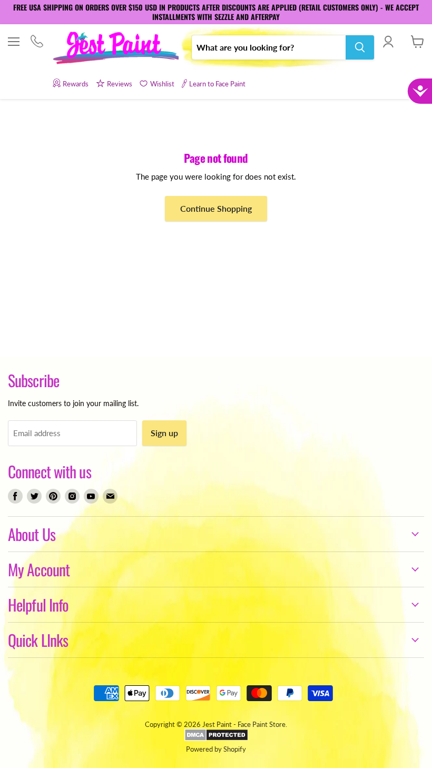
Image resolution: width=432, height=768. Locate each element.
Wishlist (162, 84)
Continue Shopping (216, 208)
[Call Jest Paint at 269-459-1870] (36, 42)
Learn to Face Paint (217, 84)
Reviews (119, 84)
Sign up (164, 433)
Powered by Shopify (216, 749)
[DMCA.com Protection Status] (216, 738)
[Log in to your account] (388, 41)
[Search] (360, 47)
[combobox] (269, 47)
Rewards (76, 84)
